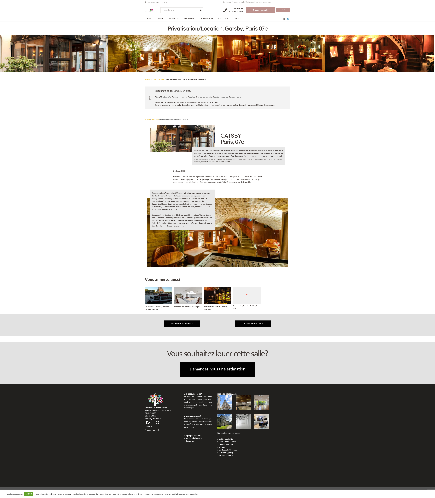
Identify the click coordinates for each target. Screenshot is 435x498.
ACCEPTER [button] (29, 494)
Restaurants (166, 97)
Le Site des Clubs (226, 444)
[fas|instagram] (157, 422)
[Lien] (151, 10)
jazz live (192, 97)
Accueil (148, 79)
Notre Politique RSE (194, 438)
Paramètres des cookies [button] (14, 494)
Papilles (222, 455)
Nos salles (190, 441)
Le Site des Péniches (227, 441)
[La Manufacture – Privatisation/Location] (261, 402)
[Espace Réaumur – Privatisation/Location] (224, 402)
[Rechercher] (201, 10)
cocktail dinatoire (180, 97)
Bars (157, 97)
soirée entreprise (221, 97)
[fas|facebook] (147, 422)
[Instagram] (284, 19)
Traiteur (229, 455)
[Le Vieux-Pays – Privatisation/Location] (224, 421)
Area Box (223, 447)
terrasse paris (235, 97)
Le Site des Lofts (226, 439)
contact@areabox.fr (153, 418)
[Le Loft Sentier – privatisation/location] (261, 421)
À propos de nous (193, 435)
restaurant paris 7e (204, 97)
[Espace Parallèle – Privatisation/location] (243, 421)
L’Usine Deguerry (226, 452)
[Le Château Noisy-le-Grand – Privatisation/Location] (243, 402)
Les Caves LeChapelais (228, 450)
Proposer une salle (152, 430)
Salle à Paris (159, 79)
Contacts (148, 426)
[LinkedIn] (288, 19)
